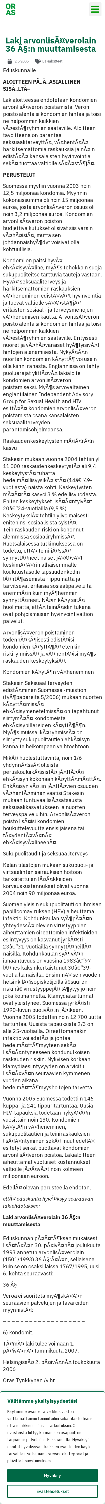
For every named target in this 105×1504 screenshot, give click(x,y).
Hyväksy (52, 1475)
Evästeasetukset (52, 1491)
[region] (52, 1447)
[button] (95, 9)
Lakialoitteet (52, 61)
